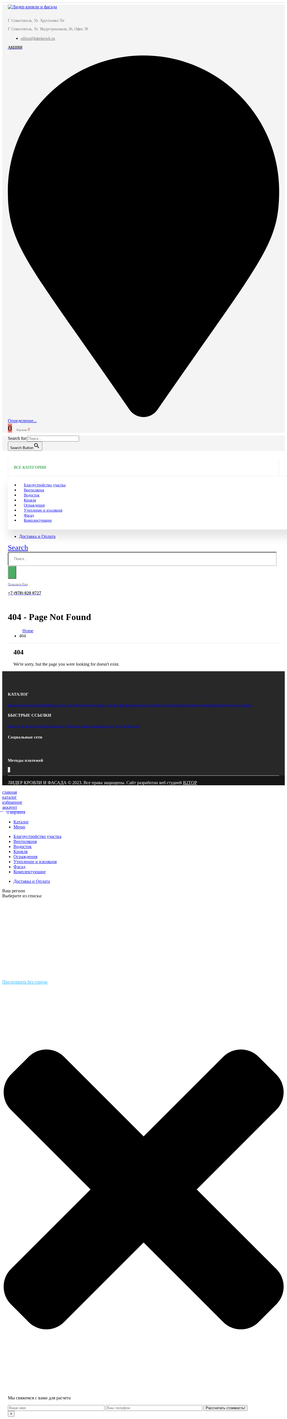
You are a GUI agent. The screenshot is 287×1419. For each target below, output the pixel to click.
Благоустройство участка (37, 836)
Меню (19, 827)
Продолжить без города (24, 981)
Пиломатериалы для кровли (195, 705)
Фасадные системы (90, 705)
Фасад (19, 866)
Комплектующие (38, 520)
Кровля (20, 851)
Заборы (113, 705)
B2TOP (190, 782)
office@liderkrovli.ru (38, 38)
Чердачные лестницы (234, 705)
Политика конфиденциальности (89, 726)
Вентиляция (25, 841)
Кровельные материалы (26, 705)
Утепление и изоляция (43, 510)
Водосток (165, 705)
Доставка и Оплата (37, 536)
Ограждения (25, 856)
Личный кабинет (51, 726)
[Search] (12, 572)
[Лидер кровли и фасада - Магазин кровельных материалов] (32, 6)
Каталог (14, 726)
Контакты (29, 726)
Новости (133, 726)
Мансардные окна (60, 705)
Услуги (120, 726)
